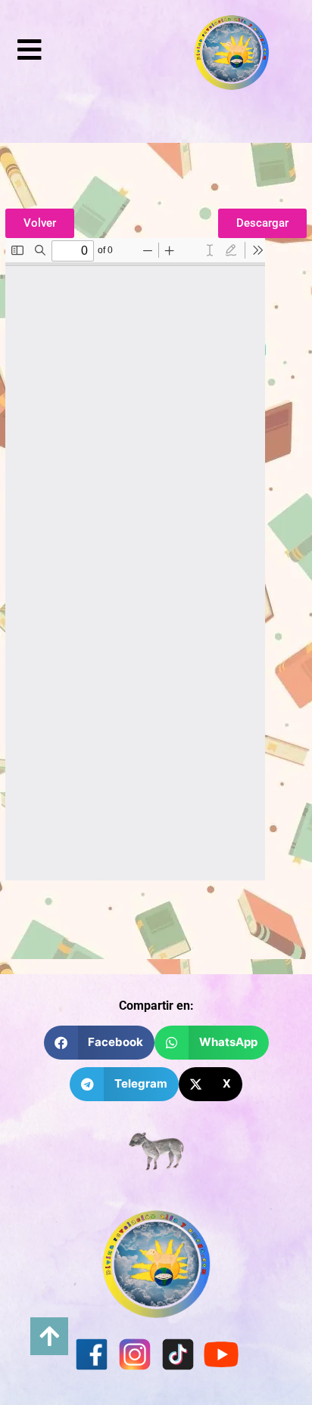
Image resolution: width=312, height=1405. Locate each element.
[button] (99, 1043)
